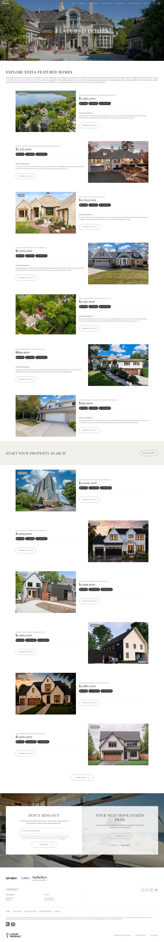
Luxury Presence (125, 935)
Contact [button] (57, 911)
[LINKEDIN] (152, 890)
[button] (120, 836)
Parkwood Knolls (26, 80)
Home (8, 911)
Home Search (120, 3)
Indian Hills (37, 80)
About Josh (17, 911)
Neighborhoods (134, 3)
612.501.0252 (125, 845)
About (74, 3)
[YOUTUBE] (156, 890)
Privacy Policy (62, 838)
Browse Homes (149, 453)
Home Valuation (107, 3)
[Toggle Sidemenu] (159, 3)
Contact (146, 3)
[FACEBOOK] (142, 890)
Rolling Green (15, 80)
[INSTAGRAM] (147, 890)
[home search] (155, 3)
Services (83, 3)
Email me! (8, 900)
